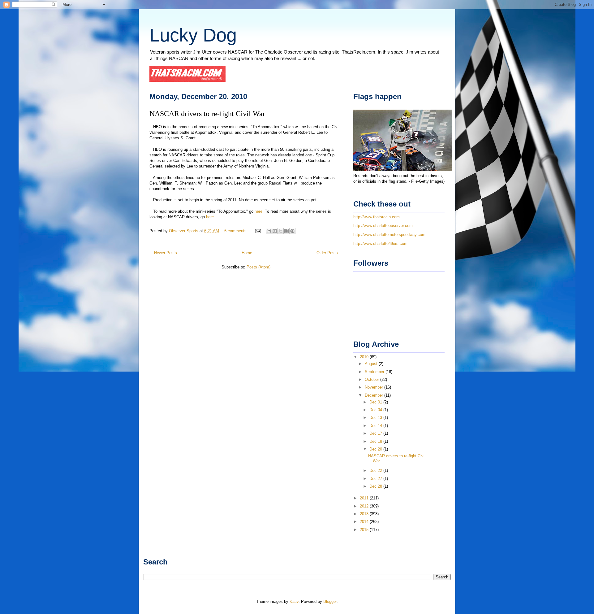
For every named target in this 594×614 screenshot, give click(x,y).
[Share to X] (281, 231)
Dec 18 (376, 441)
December (374, 395)
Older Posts (327, 252)
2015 (365, 529)
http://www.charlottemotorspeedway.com (389, 234)
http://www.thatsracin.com (376, 217)
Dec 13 (376, 417)
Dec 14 (376, 425)
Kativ (294, 601)
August (372, 363)
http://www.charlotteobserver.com (383, 225)
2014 (365, 521)
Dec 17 (376, 433)
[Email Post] (257, 231)
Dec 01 (376, 402)
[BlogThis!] (275, 231)
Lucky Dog (193, 35)
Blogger (330, 601)
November (374, 387)
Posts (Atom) (258, 267)
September (375, 371)
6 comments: (236, 231)
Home (247, 252)
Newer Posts (165, 252)
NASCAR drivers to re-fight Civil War (207, 114)
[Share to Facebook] (286, 231)
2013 (365, 514)
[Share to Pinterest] (292, 231)
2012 (365, 506)
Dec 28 (376, 486)
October (372, 379)
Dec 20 (376, 449)
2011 (365, 498)
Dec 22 (376, 470)
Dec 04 (376, 409)
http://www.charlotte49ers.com (380, 243)
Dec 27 (376, 478)
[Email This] (269, 231)
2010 (365, 357)
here (258, 211)
